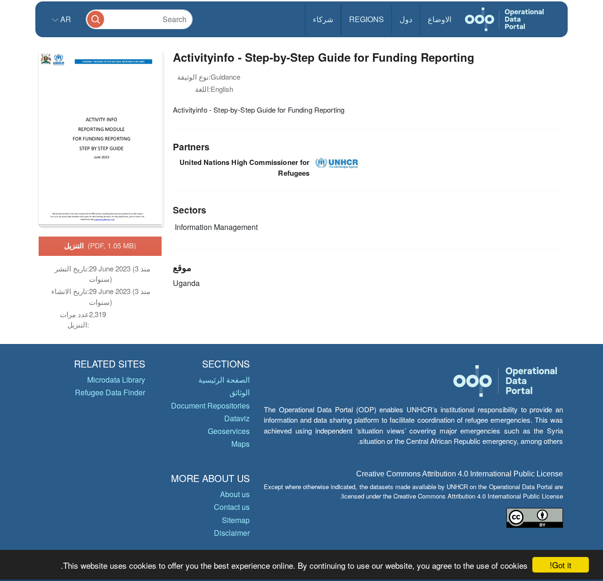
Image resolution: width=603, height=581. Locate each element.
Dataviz (237, 418)
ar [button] (64, 19)
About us (235, 494)
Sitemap (236, 520)
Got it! (560, 565)
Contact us (232, 506)
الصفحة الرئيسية (224, 379)
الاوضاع (439, 19)
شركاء (323, 19)
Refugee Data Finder (110, 392)
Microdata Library (116, 379)
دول (405, 19)
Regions (366, 19)
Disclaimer (232, 532)
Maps (240, 443)
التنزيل (100, 245)
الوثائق (239, 392)
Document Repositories (210, 405)
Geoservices (229, 431)
